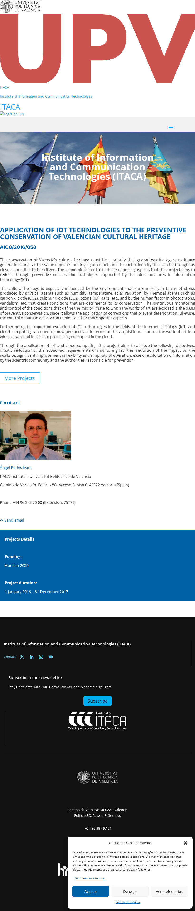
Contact (10, 657)
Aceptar (90, 891)
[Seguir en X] (22, 657)
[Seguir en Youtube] (50, 657)
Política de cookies (128, 902)
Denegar (130, 891)
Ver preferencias (169, 891)
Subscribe (97, 701)
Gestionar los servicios (90, 878)
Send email (14, 520)
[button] (185, 843)
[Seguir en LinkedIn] (31, 657)
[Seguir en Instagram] (41, 657)
